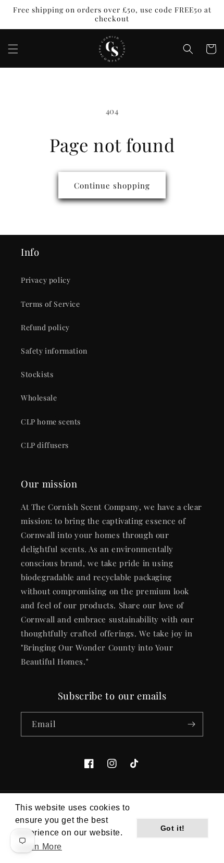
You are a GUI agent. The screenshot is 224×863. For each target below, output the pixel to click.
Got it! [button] (172, 828)
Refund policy (45, 327)
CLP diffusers (45, 445)
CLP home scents (51, 422)
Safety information (54, 351)
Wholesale (39, 398)
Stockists (37, 374)
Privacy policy (45, 280)
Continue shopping (112, 185)
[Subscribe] (191, 724)
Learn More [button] (39, 846)
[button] (13, 48)
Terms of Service (50, 304)
